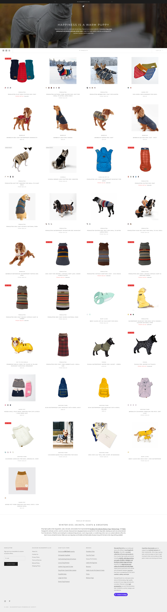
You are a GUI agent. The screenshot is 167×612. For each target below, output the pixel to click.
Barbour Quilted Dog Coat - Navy (145, 137)
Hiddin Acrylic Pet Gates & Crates (95, 570)
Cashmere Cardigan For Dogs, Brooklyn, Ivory (22, 458)
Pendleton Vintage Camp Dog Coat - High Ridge (104, 273)
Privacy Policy (35, 557)
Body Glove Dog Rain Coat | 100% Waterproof (145, 458)
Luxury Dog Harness (63, 562)
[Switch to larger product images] (3, 50)
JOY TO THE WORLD (22, 362)
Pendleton (22, 92)
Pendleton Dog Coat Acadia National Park (63, 317)
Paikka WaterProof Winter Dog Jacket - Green (104, 364)
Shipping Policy (36, 566)
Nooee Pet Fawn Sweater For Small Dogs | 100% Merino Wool (22, 505)
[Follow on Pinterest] (9, 601)
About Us (34, 551)
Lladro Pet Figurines (91, 562)
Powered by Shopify (29, 607)
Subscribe (11, 564)
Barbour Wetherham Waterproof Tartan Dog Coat (22, 274)
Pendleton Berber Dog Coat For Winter (104, 94)
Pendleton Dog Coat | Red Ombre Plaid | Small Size (63, 365)
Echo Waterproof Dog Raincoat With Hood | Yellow (104, 408)
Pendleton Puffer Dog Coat (145, 183)
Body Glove (104, 318)
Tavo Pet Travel (90, 555)
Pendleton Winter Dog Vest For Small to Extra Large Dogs (104, 231)
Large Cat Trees (62, 578)
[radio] (5, 88)
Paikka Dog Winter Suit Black (145, 364)
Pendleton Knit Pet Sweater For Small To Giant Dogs (22, 184)
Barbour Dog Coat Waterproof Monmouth (22, 137)
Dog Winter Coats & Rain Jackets (67, 570)
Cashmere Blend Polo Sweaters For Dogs (63, 454)
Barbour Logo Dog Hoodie (63, 137)
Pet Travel (21, 6)
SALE (30, 6)
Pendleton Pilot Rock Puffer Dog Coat (22, 94)
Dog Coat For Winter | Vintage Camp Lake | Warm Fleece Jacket (62, 274)
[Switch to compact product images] (9, 50)
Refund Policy (36, 563)
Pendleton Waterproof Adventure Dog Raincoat (63, 230)
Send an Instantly (66, 551)
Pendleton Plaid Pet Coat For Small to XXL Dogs (145, 230)
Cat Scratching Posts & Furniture (67, 559)
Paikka (123, 529)
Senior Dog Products (64, 581)
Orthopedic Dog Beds (64, 555)
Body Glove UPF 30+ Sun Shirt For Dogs (104, 321)
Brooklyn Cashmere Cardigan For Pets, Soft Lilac (145, 412)
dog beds (130, 570)
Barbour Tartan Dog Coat (104, 137)
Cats (13, 6)
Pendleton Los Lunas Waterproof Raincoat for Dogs (104, 180)
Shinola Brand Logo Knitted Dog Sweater (63, 179)
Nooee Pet (145, 92)
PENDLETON (22, 224)
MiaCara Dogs (115, 529)
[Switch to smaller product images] (6, 50)
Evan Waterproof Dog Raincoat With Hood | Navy (63, 407)
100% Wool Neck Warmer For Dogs (145, 94)
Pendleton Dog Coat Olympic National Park (22, 226)
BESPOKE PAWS (63, 405)
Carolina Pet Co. (104, 177)
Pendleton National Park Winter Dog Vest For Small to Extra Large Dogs (63, 95)
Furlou (88, 574)
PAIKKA (104, 362)
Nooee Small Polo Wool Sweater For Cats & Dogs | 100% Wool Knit (22, 412)
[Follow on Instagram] (5, 601)
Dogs (6, 6)
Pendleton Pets (90, 551)
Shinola (63, 177)
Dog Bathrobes (62, 574)
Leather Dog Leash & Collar (65, 566)
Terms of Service (36, 560)
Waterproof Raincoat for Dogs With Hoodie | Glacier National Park (145, 322)
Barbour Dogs (107, 529)
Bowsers (88, 566)
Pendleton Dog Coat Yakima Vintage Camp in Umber (22, 318)
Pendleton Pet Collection (96, 529)
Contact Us (35, 554)
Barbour (22, 135)
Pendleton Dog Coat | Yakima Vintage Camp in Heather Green (145, 274)
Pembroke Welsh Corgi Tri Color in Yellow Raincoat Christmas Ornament (22, 365)
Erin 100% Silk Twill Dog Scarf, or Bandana (104, 454)
